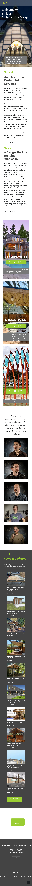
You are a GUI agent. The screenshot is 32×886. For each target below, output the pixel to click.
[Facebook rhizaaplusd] (18, 872)
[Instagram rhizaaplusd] (14, 872)
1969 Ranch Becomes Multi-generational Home (15, 766)
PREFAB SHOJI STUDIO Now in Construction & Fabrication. (15, 589)
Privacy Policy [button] (16, 857)
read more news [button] (15, 799)
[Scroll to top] (28, 882)
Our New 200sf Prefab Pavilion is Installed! (14, 744)
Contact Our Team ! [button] (18, 822)
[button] (28, 3)
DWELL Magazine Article (15, 723)
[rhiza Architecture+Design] (5, 3)
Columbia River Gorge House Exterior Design (16, 701)
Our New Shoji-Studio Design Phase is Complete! (16, 612)
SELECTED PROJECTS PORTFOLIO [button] (17, 262)
